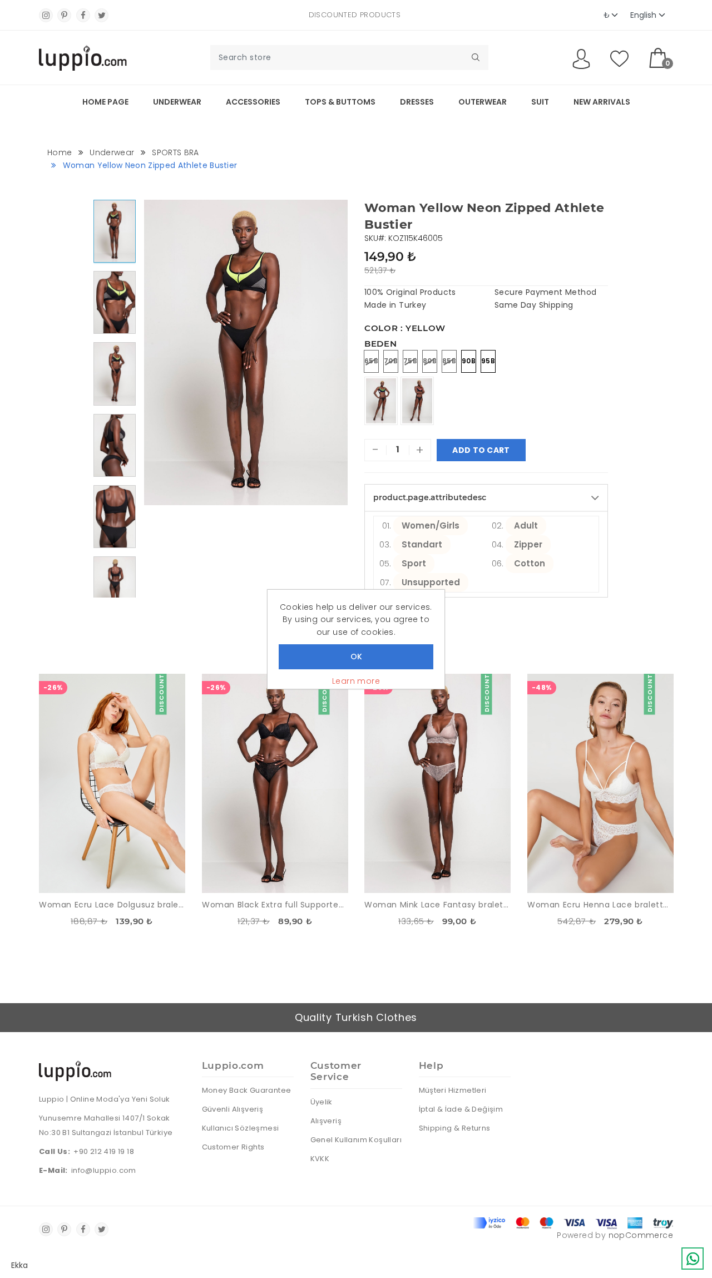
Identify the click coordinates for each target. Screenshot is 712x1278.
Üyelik (321, 1102)
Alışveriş (326, 1121)
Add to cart (481, 450)
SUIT (540, 101)
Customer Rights (233, 1147)
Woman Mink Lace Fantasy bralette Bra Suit (437, 904)
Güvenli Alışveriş (233, 1109)
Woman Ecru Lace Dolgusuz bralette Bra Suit (112, 904)
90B (469, 361)
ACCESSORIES (253, 101)
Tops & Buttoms (340, 101)
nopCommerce (641, 1235)
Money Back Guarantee (246, 1090)
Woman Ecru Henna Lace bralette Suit (600, 904)
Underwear (177, 101)
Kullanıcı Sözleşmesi (240, 1128)
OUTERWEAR (482, 101)
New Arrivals (601, 101)
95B (488, 361)
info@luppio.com (103, 1170)
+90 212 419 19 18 (103, 1151)
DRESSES (417, 101)
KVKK (320, 1158)
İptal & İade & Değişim (461, 1109)
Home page (105, 101)
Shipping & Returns (455, 1128)
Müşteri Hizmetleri (453, 1090)
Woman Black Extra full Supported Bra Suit (275, 904)
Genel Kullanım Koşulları (356, 1139)
